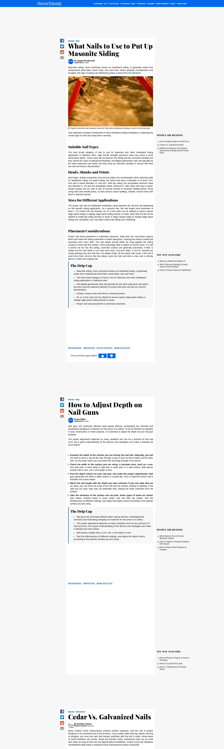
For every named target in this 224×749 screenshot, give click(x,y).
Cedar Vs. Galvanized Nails (172, 145)
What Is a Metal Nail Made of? (172, 261)
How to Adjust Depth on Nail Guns (174, 141)
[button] (62, 42)
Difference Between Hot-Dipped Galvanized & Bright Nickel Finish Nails (174, 150)
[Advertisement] (110, 328)
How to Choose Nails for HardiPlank (175, 270)
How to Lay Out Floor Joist (171, 664)
